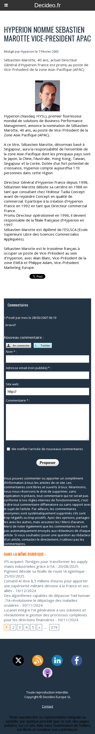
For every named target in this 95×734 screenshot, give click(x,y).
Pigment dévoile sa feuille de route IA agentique (44, 571)
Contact (47, 706)
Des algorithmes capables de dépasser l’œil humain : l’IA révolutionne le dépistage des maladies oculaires (47, 600)
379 (54, 627)
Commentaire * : (18, 400)
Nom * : (11, 351)
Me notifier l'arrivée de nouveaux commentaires (47, 449)
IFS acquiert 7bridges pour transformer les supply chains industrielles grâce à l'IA (46, 564)
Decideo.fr (47, 5)
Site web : (13, 384)
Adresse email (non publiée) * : (28, 368)
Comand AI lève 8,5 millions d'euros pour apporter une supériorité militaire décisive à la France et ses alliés (46, 585)
